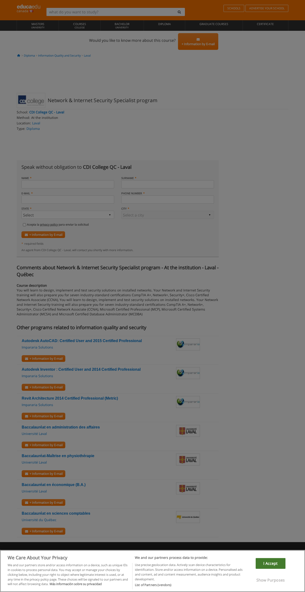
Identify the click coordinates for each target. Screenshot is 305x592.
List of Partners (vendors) (153, 584)
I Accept (270, 563)
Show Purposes (270, 580)
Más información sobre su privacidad (76, 584)
